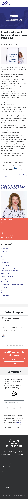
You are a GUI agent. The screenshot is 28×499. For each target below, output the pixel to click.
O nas (3, 478)
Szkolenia (4, 44)
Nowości (3, 460)
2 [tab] (7, 345)
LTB (15, 185)
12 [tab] (22, 345)
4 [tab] (10, 345)
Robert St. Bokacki (10, 336)
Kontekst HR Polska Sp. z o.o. (12, 494)
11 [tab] (21, 345)
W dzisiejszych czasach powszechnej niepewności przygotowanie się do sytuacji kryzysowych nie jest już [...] (13, 329)
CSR (2, 259)
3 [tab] (9, 345)
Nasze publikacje (7, 276)
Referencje (4, 481)
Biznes (3, 254)
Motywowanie (6, 273)
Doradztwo (5, 262)
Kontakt (3, 484)
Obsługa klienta (6, 279)
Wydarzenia (5, 295)
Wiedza (3, 472)
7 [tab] (15, 345)
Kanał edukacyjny (6, 463)
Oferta (3, 469)
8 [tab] (16, 345)
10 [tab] (19, 345)
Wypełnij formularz (14, 359)
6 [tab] (13, 345)
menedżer (20, 185)
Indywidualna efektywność (10, 42)
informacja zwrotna (10, 183)
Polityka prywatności (13, 495)
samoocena (13, 188)
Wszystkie (4, 248)
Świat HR (4, 290)
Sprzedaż (4, 287)
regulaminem (14, 175)
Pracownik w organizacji (9, 281)
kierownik (9, 184)
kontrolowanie (16, 184)
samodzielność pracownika (16, 187)
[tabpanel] (14, 329)
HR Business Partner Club (9, 475)
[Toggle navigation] (25, 3)
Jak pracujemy (5, 466)
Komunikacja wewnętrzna (10, 270)
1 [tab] (6, 345)
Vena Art (18, 497)
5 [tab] (12, 345)
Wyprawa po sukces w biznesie (10, 319)
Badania (4, 251)
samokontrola (5, 188)
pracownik (16, 186)
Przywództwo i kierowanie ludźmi (12, 43)
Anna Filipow (13, 44)
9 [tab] (18, 345)
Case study (5, 257)
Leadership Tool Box (7, 185)
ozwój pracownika (6, 186)
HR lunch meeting (7, 265)
